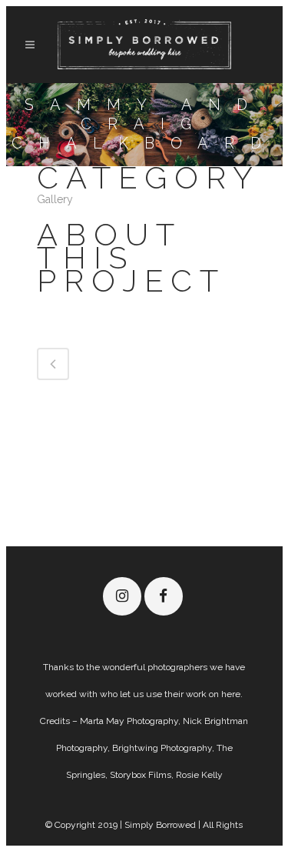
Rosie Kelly (199, 774)
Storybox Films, (143, 774)
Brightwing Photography (162, 748)
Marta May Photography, (130, 721)
